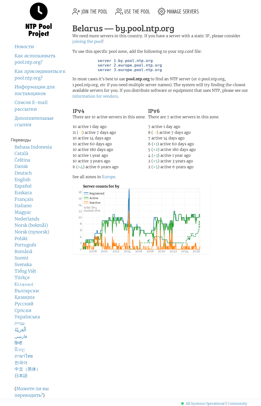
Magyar (23, 212)
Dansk (21, 166)
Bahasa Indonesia (33, 147)
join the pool (94, 9)
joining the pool (87, 41)
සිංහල (20, 349)
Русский (24, 304)
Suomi (21, 258)
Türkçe (22, 277)
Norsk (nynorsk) (32, 232)
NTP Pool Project (39, 20)
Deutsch (23, 173)
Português (25, 245)
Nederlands (27, 219)
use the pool (136, 9)
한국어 (21, 362)
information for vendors (95, 96)
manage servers (182, 9)
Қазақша (25, 297)
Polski (21, 238)
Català (21, 153)
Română (23, 251)
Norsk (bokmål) (31, 225)
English (23, 179)
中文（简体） (28, 369)
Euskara (23, 192)
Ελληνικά (24, 284)
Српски (23, 310)
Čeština (22, 160)
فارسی (21, 336)
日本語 (21, 375)
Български (27, 291)
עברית (20, 323)
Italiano (23, 205)
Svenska (23, 264)
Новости (24, 46)
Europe (108, 176)
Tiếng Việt (25, 271)
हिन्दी (18, 343)
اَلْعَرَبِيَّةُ (20, 330)
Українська (27, 317)
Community (237, 403)
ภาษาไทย (24, 356)
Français (24, 199)
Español (23, 186)
